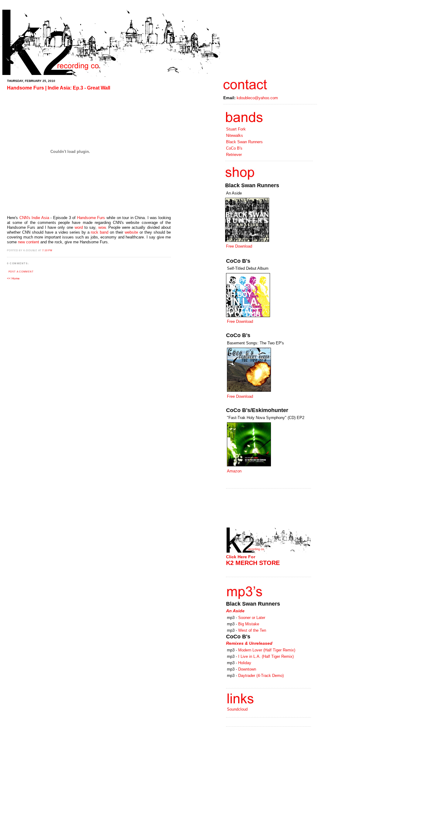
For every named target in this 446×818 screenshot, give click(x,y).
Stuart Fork (236, 129)
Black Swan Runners (244, 142)
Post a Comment (21, 271)
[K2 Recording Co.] (111, 76)
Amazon (234, 471)
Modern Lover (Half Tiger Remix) (266, 650)
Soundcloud (237, 709)
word (79, 227)
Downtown (247, 669)
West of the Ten (252, 630)
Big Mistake (248, 624)
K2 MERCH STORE (253, 562)
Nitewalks (234, 135)
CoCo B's (234, 148)
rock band (99, 232)
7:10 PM (47, 250)
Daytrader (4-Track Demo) (261, 675)
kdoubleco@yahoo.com (257, 98)
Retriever (234, 154)
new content (28, 242)
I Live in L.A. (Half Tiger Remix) (266, 656)
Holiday (244, 663)
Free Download (239, 246)
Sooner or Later (251, 617)
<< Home (13, 278)
